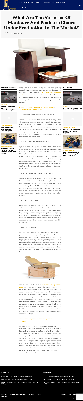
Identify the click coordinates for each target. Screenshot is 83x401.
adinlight (23, 321)
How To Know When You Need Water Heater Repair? (7, 129)
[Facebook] (57, 394)
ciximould (41, 319)
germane (49, 319)
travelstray (38, 107)
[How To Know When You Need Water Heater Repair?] (9, 118)
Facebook (63, 394)
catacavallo (37, 110)
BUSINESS (4, 104)
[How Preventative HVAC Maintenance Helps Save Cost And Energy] (9, 139)
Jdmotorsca (24, 319)
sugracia (33, 319)
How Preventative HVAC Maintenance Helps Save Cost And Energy (8, 151)
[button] (79, 5)
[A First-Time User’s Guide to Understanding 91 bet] (9, 97)
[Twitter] (74, 398)
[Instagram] (70, 394)
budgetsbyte (49, 107)
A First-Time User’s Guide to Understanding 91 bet (72, 109)
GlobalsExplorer (25, 107)
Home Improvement (7, 125)
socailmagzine (25, 110)
